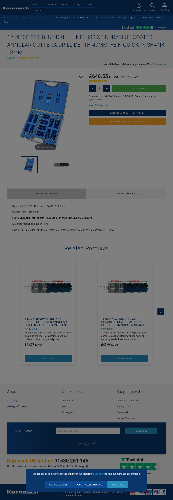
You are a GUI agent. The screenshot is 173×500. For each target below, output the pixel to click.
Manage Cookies (58, 484)
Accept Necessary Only (90, 484)
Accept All (118, 484)
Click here (100, 473)
